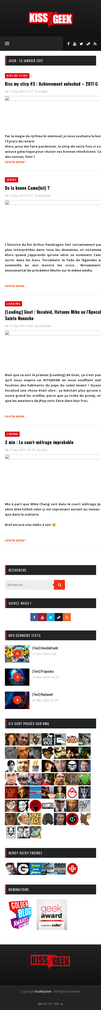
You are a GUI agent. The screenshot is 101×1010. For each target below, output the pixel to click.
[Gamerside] (23, 873)
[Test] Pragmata (43, 671)
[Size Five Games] (35, 823)
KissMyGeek (43, 991)
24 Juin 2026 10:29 (45, 677)
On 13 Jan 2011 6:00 (19, 326)
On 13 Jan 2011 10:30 (20, 450)
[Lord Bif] (11, 797)
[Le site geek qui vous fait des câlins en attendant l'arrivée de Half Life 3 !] (50, 26)
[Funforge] (35, 770)
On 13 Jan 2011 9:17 (19, 91)
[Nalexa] (11, 810)
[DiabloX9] (35, 757)
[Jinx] (72, 770)
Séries (11, 179)
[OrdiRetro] (60, 873)
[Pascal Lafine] (60, 810)
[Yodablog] (35, 836)
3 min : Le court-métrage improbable (39, 442)
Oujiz (44, 450)
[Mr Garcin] (84, 797)
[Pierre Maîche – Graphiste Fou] (11, 873)
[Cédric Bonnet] (11, 757)
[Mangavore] (35, 797)
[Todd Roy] (60, 823)
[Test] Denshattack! (45, 647)
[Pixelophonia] (84, 810)
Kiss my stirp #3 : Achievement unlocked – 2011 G (51, 84)
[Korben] (23, 783)
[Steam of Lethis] (48, 823)
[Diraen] (48, 757)
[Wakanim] (23, 836)
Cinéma (12, 434)
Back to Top (49, 1004)
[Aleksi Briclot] (11, 744)
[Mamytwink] (23, 797)
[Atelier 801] (48, 744)
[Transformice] (84, 823)
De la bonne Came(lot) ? (27, 188)
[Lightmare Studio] (84, 783)
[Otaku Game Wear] (72, 873)
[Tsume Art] (11, 836)
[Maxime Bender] (48, 797)
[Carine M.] (84, 744)
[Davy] (23, 757)
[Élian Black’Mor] (60, 757)
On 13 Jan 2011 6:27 (19, 195)
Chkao (43, 91)
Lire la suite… (16, 286)
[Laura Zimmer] (48, 783)
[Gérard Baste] (48, 770)
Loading (13, 303)
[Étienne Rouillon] (72, 757)
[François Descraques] (11, 770)
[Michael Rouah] (72, 797)
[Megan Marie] (60, 797)
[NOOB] (48, 810)
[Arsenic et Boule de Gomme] (35, 744)
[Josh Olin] (11, 783)
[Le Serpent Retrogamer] (48, 873)
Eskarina (45, 195)
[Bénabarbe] (60, 744)
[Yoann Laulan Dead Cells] (35, 783)
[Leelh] (72, 783)
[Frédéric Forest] (23, 770)
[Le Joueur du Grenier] (60, 783)
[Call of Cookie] (72, 744)
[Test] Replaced (42, 694)
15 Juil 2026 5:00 (44, 654)
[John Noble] (84, 770)
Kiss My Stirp (17, 75)
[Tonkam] (72, 823)
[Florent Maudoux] (84, 757)
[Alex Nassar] (23, 744)
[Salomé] (23, 823)
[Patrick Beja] (72, 810)
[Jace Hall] (60, 770)
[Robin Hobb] (11, 823)
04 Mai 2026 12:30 (45, 700)
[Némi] (23, 810)
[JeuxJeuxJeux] (35, 873)
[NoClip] (35, 810)
